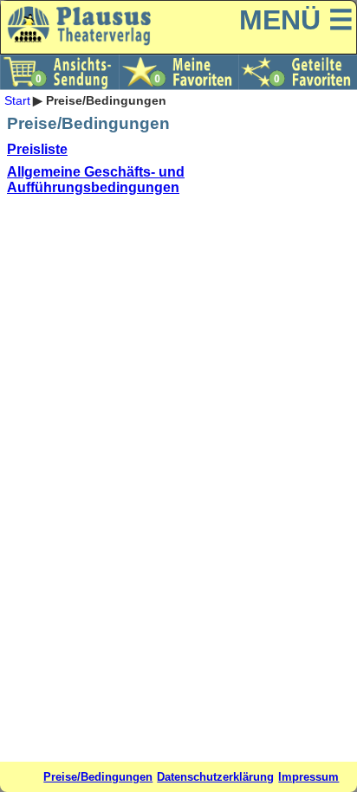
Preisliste (37, 149)
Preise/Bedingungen (98, 776)
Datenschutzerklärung (215, 776)
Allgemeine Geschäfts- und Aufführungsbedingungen (96, 179)
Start (17, 100)
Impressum (308, 776)
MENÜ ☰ (296, 19)
